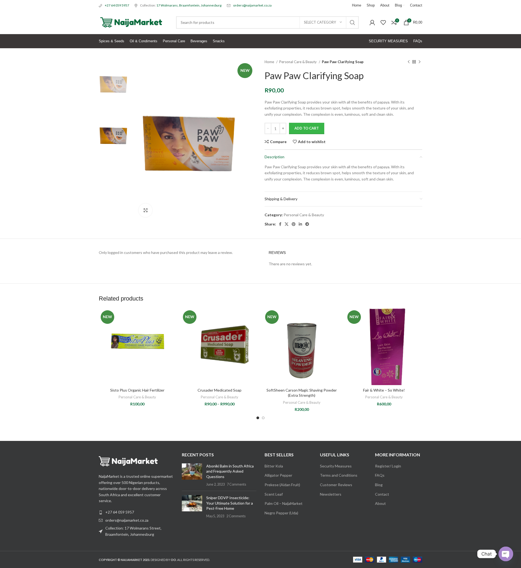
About (380, 503)
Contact (382, 494)
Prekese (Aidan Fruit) (282, 484)
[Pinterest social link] (293, 224)
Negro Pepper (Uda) (281, 513)
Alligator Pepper (278, 475)
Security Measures (336, 466)
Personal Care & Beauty (298, 62)
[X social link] (286, 224)
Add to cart (306, 128)
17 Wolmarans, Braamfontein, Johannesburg (188, 5)
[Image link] (128, 461)
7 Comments (236, 484)
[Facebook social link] (280, 224)
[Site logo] (132, 22)
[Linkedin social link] (300, 224)
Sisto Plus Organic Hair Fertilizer (137, 390)
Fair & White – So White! (384, 390)
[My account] (372, 22)
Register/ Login (388, 466)
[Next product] (419, 62)
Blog (379, 484)
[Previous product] (408, 62)
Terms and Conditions (338, 475)
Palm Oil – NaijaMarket (284, 503)
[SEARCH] (352, 22)
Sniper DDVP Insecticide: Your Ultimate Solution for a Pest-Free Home (229, 503)
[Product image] (137, 346)
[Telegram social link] (307, 224)
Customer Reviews (336, 484)
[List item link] (136, 520)
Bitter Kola (274, 466)
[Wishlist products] (383, 22)
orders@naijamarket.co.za (252, 5)
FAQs (380, 475)
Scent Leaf (274, 494)
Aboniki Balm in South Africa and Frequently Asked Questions (230, 471)
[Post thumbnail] (192, 475)
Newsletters (330, 494)
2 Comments (236, 516)
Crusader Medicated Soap (220, 390)
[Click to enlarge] (145, 210)
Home (270, 62)
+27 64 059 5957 (117, 5)
